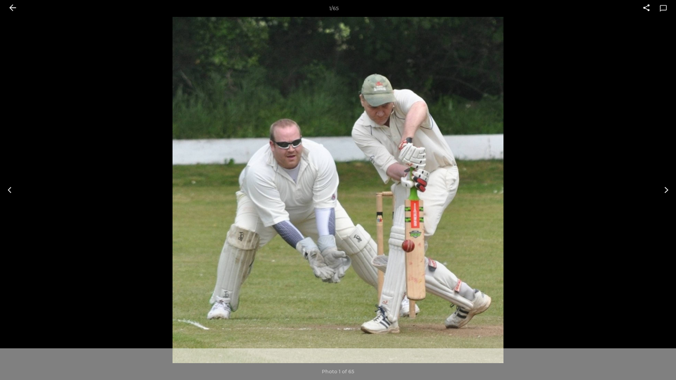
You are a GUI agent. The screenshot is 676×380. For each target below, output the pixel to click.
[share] (646, 8)
